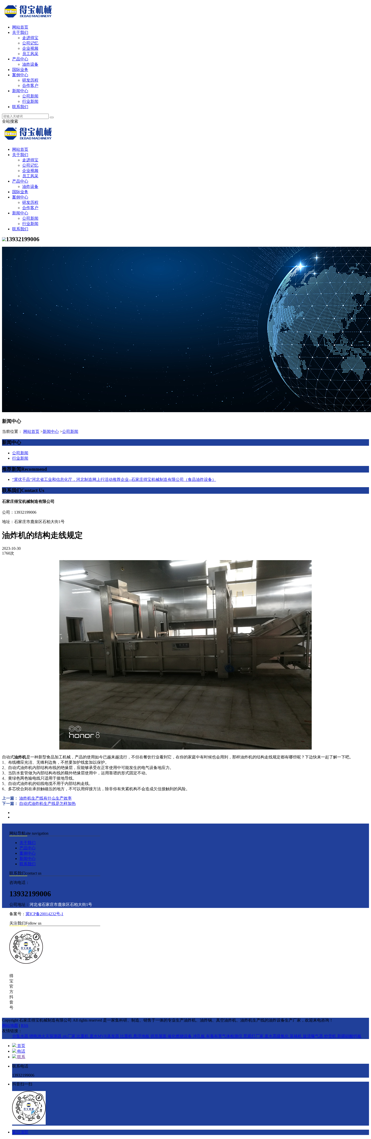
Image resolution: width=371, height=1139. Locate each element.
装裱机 (296, 1036)
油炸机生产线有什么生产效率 (45, 798)
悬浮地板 (141, 1036)
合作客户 (30, 85)
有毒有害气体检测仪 (224, 1036)
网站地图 (10, 1025)
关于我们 (20, 32)
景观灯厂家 (253, 1036)
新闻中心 (20, 91)
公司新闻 (30, 96)
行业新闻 (30, 101)
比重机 (83, 1036)
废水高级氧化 (277, 1036)
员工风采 (30, 54)
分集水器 (20, 1036)
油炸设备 (30, 64)
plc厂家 (69, 1036)
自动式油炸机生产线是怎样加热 (47, 803)
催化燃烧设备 (180, 1036)
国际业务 (20, 69)
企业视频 (30, 48)
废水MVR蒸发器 (105, 1036)
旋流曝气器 (313, 1036)
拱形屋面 (159, 1036)
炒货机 (330, 1036)
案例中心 (20, 75)
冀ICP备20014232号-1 (44, 914)
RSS (24, 1025)
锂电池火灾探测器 (46, 1036)
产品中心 (20, 59)
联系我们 (20, 107)
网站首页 (20, 27)
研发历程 (30, 80)
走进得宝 (30, 38)
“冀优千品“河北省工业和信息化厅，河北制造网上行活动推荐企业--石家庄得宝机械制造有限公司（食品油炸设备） (114, 479)
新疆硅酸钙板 (349, 1036)
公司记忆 (30, 43)
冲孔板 (199, 1036)
